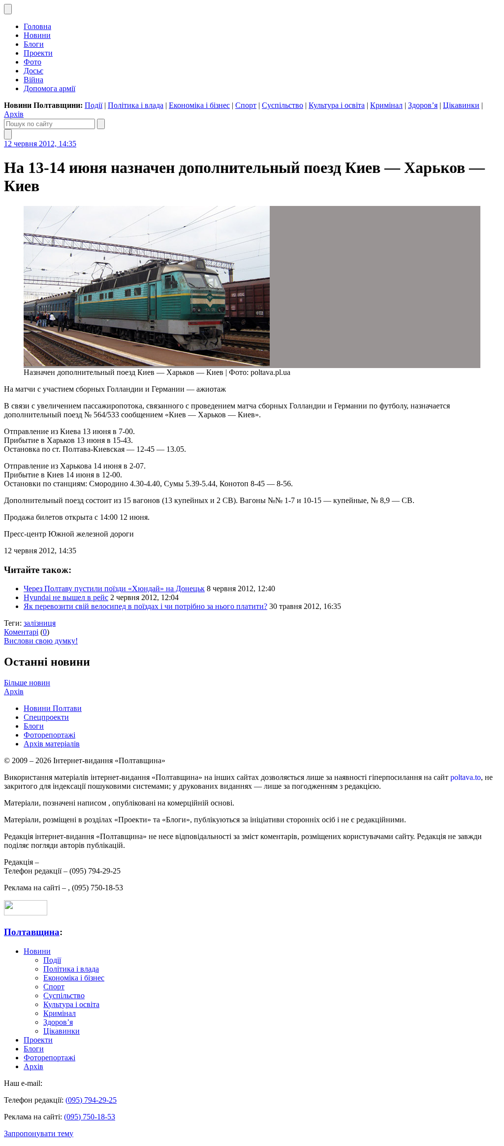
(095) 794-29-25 (91, 1100)
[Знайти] (101, 124)
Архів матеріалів (52, 744)
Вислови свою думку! (41, 641)
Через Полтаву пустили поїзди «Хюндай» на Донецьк (114, 588)
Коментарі (21, 632)
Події (93, 105)
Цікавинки (461, 105)
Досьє (33, 71)
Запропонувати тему (38, 1133)
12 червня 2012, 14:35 (40, 143)
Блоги (34, 44)
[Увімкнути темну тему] (8, 9)
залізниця (40, 623)
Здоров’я (423, 105)
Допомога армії (49, 88)
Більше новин (27, 682)
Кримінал (386, 105)
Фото (32, 62)
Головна (37, 26)
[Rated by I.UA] (25, 913)
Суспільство (282, 105)
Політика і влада (135, 105)
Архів (14, 114)
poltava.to (465, 777)
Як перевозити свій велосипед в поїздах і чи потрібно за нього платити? (145, 606)
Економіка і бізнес (199, 105)
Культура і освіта (337, 105)
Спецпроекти (46, 717)
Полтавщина (32, 932)
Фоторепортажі (49, 735)
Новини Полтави (53, 708)
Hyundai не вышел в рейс (66, 597)
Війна (33, 79)
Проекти (38, 53)
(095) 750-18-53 (89, 1116)
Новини (37, 35)
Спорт (245, 105)
